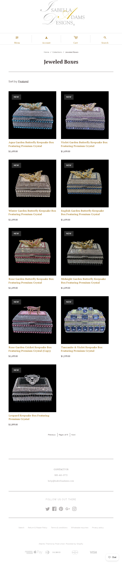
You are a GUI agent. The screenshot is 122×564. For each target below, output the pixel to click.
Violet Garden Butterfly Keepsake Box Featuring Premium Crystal (84, 144)
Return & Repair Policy (37, 527)
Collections (57, 52)
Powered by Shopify (74, 544)
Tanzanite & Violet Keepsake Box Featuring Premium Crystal (81, 349)
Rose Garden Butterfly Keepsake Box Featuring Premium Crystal (31, 280)
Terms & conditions (59, 527)
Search (21, 527)
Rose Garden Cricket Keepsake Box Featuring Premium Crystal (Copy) (30, 349)
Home (46, 52)
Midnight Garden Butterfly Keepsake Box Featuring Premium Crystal (83, 280)
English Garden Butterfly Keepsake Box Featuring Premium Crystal (82, 212)
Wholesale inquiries (79, 527)
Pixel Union (60, 544)
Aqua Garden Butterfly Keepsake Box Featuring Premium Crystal (31, 144)
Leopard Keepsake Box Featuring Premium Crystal (29, 417)
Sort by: (13, 81)
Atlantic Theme (45, 544)
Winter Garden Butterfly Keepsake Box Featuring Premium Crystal (32, 212)
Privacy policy (98, 527)
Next (73, 435)
